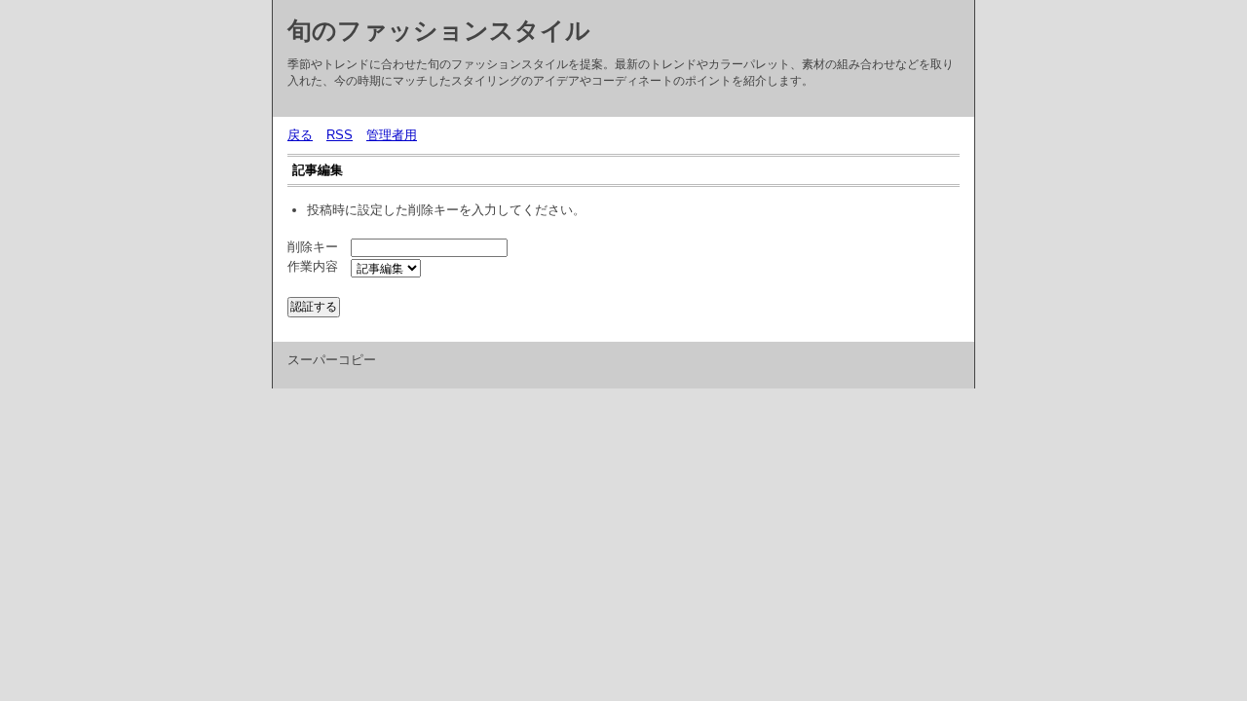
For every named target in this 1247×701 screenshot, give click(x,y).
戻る (300, 135)
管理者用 (391, 135)
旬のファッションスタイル (438, 30)
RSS (339, 135)
